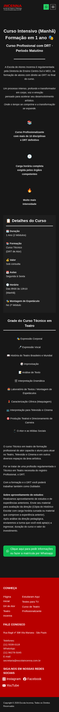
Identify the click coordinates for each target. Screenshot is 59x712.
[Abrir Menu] (53, 7)
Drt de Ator (9, 606)
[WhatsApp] (46, 7)
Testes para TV (30, 601)
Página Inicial (7, 599)
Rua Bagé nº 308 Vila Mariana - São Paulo (25, 632)
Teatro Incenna (7, 613)
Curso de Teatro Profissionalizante (31, 609)
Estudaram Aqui (31, 596)
